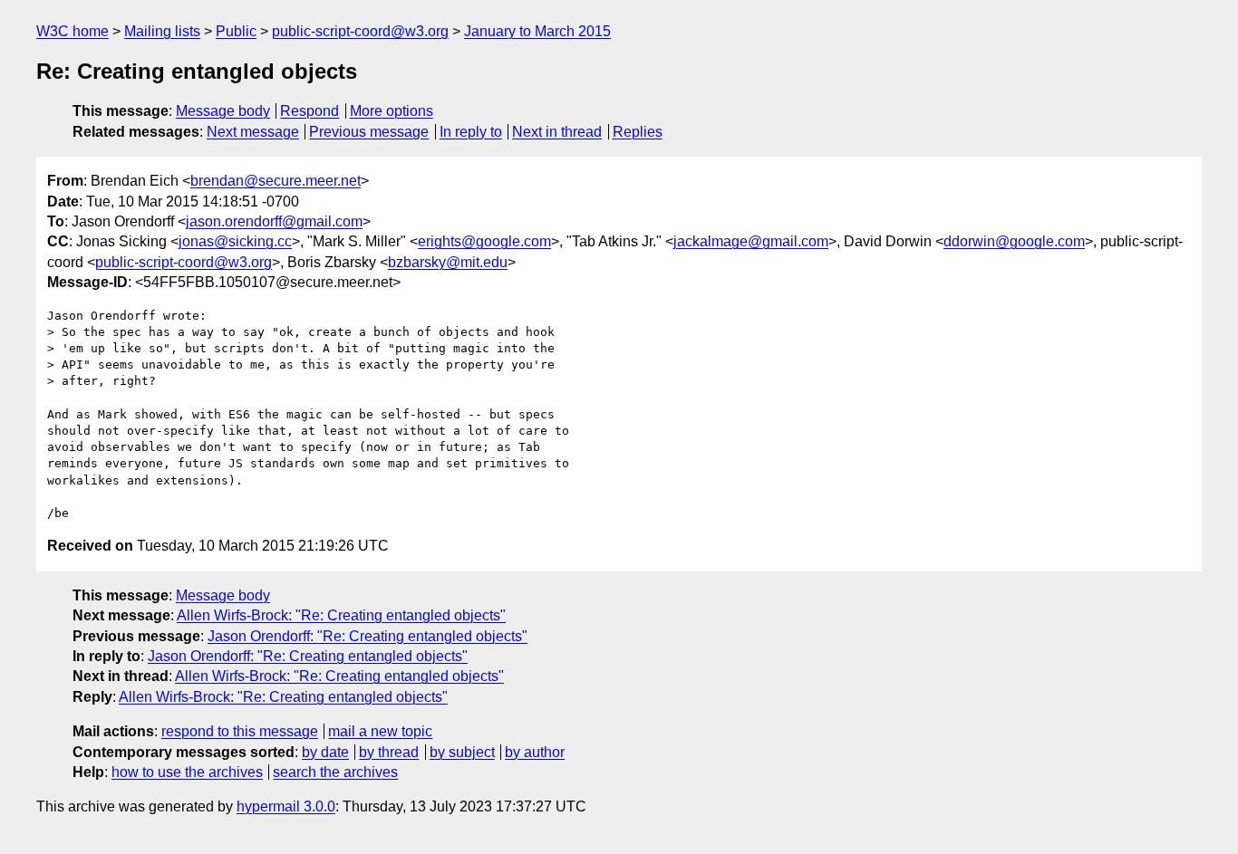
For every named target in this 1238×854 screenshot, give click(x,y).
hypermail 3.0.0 (286, 806)
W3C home (72, 31)
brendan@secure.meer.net (275, 180)
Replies (638, 131)
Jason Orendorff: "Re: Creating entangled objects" (367, 636)
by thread (389, 752)
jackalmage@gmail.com (750, 241)
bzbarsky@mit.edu (448, 262)
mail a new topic (380, 731)
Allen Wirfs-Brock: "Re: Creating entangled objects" (341, 615)
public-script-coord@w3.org (360, 31)
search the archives (335, 772)
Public (236, 31)
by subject (462, 752)
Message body (223, 111)
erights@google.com (484, 241)
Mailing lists (162, 31)
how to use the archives (187, 772)
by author (535, 752)
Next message (253, 131)
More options (391, 111)
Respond (309, 111)
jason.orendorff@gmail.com (274, 221)
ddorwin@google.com (1014, 241)
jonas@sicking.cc (235, 241)
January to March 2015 (537, 31)
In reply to (471, 131)
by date (325, 752)
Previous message (369, 131)
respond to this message (239, 731)
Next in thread (557, 131)
